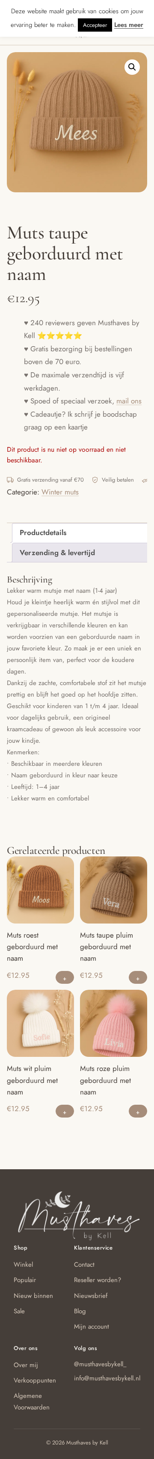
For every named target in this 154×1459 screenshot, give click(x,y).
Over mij (26, 1365)
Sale (19, 1311)
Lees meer (128, 24)
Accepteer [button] (95, 25)
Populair (25, 1280)
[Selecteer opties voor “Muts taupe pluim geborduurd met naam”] (138, 977)
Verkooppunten (35, 1380)
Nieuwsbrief (90, 1295)
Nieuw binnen (33, 1295)
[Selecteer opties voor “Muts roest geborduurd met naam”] (65, 977)
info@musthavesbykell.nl (107, 1378)
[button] (132, 67)
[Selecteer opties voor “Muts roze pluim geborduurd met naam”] (138, 1111)
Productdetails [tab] (43, 532)
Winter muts (60, 492)
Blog (80, 1311)
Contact (84, 1264)
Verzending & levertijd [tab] (57, 552)
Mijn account (91, 1326)
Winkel (23, 1264)
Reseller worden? (97, 1280)
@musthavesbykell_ (100, 1364)
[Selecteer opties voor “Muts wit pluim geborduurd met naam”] (65, 1111)
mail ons (129, 401)
